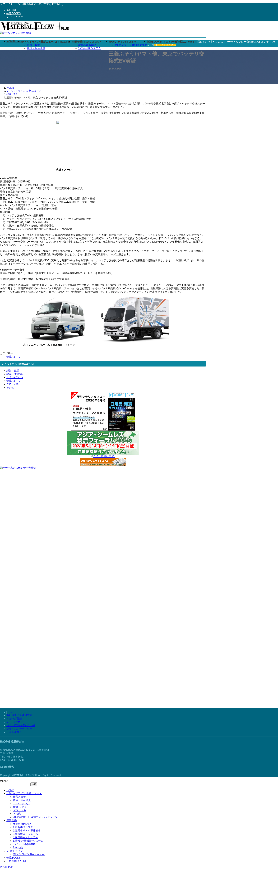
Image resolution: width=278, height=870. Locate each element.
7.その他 (18, 847)
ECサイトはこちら (165, 45)
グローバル (12, 384)
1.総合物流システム (89, 48)
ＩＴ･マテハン (14, 377)
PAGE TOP (6, 866)
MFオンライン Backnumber (131, 45)
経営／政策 (33, 45)
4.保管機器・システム (25, 837)
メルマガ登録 (14, 718)
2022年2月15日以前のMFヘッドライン (35, 817)
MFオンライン (14, 851)
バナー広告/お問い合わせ (20, 725)
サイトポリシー (15, 732)
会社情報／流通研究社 (19, 715)
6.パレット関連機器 (24, 844)
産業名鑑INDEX (87, 45)
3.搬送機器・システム (25, 834)
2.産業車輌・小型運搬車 (27, 830)
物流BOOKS (13, 13)
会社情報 (11, 10)
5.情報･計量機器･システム (28, 840)
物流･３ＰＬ (13, 356)
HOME (10, 712)
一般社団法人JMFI (17, 861)
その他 (10, 387)
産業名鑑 (11, 820)
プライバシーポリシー (19, 728)
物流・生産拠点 (36, 48)
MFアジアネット (16, 16)
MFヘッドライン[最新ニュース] (24, 793)
